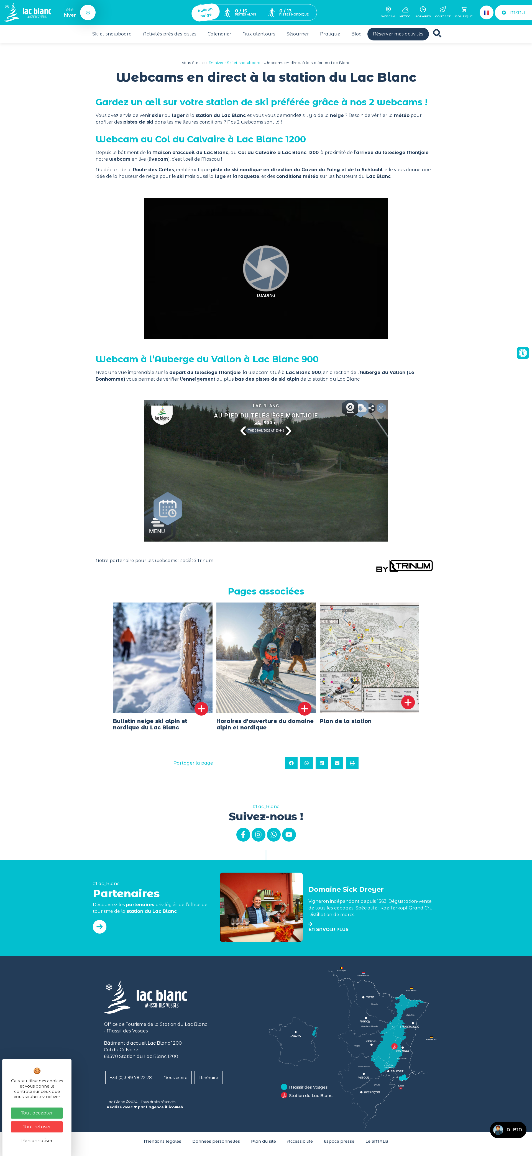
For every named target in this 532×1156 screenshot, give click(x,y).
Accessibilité (300, 1141)
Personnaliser (37, 1140)
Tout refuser (37, 1126)
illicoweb (174, 1107)
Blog (356, 34)
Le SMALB (376, 1141)
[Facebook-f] (243, 835)
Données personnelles (216, 1141)
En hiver (216, 62)
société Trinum (196, 560)
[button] (291, 763)
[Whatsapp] (274, 835)
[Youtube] (289, 835)
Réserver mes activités (398, 34)
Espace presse (339, 1141)
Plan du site (263, 1141)
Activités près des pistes (169, 34)
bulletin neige (205, 12)
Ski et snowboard (112, 34)
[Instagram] (258, 835)
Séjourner (298, 34)
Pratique (330, 34)
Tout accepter (37, 1113)
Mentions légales (162, 1141)
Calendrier (219, 34)
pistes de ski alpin (277, 379)
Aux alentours (258, 34)
